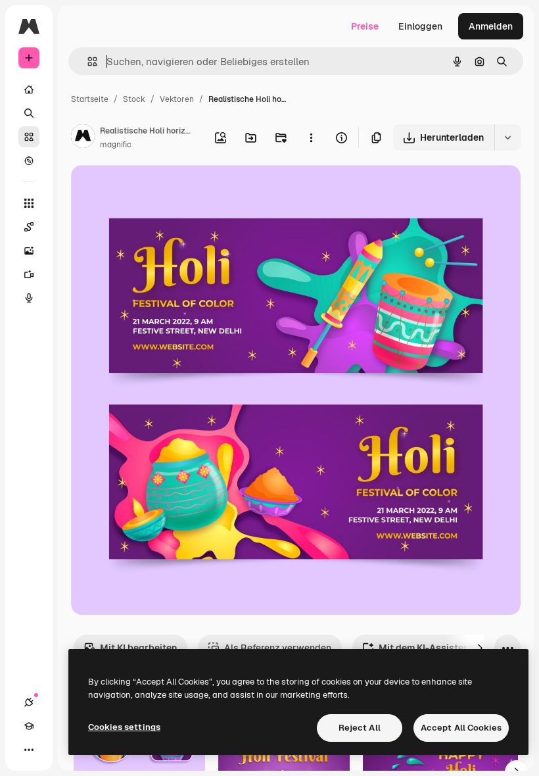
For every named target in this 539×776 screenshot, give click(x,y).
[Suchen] (28, 113)
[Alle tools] (28, 203)
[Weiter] (480, 648)
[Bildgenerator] (28, 250)
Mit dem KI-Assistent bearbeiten (451, 648)
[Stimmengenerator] (28, 297)
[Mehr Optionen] (311, 137)
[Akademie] (28, 726)
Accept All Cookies (461, 727)
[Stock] (28, 136)
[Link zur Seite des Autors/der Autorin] (83, 138)
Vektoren (177, 99)
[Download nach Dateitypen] (507, 137)
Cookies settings (124, 727)
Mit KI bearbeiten (138, 648)
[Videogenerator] (28, 274)
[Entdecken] (28, 160)
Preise (365, 26)
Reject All (360, 727)
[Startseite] (28, 89)
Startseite (89, 99)
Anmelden (491, 26)
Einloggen (420, 26)
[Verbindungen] (28, 702)
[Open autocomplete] (87, 61)
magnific (115, 144)
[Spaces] (28, 226)
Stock (134, 99)
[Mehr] (28, 749)
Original (155, 190)
